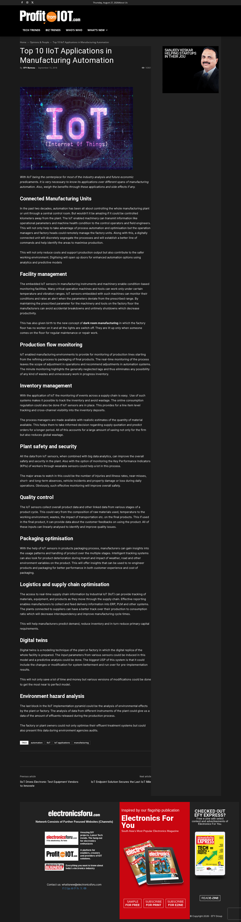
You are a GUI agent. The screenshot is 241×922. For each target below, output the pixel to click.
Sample (132, 903)
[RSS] (78, 888)
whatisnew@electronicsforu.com (81, 884)
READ (210, 898)
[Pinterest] (41, 76)
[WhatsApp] (49, 76)
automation (37, 742)
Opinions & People (39, 42)
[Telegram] (84, 76)
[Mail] (72, 888)
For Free (132, 905)
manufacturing (81, 742)
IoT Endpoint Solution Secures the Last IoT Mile (121, 782)
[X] (33, 3)
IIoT (48, 742)
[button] (216, 30)
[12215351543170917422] (190, 92)
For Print (153, 905)
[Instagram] (27, 3)
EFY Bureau (29, 67)
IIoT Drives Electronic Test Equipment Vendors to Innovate (49, 783)
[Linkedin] (58, 76)
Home (23, 42)
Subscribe (153, 903)
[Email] (67, 76)
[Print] (75, 76)
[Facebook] (22, 3)
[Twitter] (82, 888)
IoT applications (62, 742)
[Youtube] (85, 888)
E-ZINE (214, 898)
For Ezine (175, 905)
